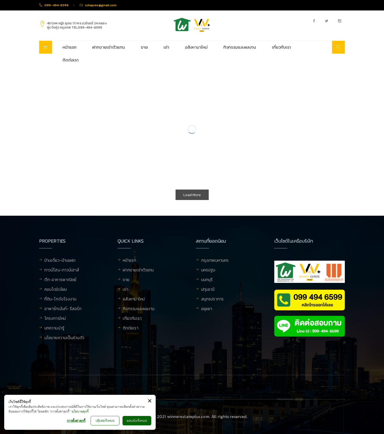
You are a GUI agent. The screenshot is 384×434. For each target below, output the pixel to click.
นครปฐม (208, 270)
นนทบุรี (207, 280)
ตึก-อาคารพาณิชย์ (60, 280)
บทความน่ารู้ (54, 328)
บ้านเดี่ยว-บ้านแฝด (59, 260)
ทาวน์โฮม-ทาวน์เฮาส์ (61, 270)
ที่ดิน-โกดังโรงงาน (60, 299)
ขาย (144, 47)
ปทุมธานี (208, 289)
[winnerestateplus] (192, 25)
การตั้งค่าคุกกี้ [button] (76, 420)
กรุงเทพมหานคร (215, 260)
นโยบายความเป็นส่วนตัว (64, 338)
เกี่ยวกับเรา (281, 47)
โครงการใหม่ (55, 318)
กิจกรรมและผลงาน (239, 47)
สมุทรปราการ (212, 299)
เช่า (166, 47)
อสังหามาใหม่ (196, 47)
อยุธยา (206, 309)
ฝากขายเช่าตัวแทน (108, 47)
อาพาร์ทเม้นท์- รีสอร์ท (63, 309)
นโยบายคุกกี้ (80, 411)
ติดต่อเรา (70, 60)
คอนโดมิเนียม (55, 289)
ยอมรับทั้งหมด (137, 420)
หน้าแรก (69, 47)
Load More (192, 195)
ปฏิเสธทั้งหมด (105, 420)
